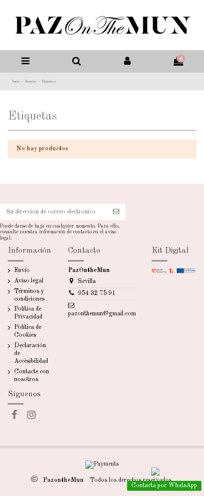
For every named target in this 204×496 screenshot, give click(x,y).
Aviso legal (28, 281)
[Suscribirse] (116, 212)
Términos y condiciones (29, 295)
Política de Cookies (27, 331)
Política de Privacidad (28, 313)
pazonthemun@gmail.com (102, 314)
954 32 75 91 (97, 293)
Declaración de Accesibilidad (31, 353)
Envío (22, 270)
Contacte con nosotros (31, 376)
